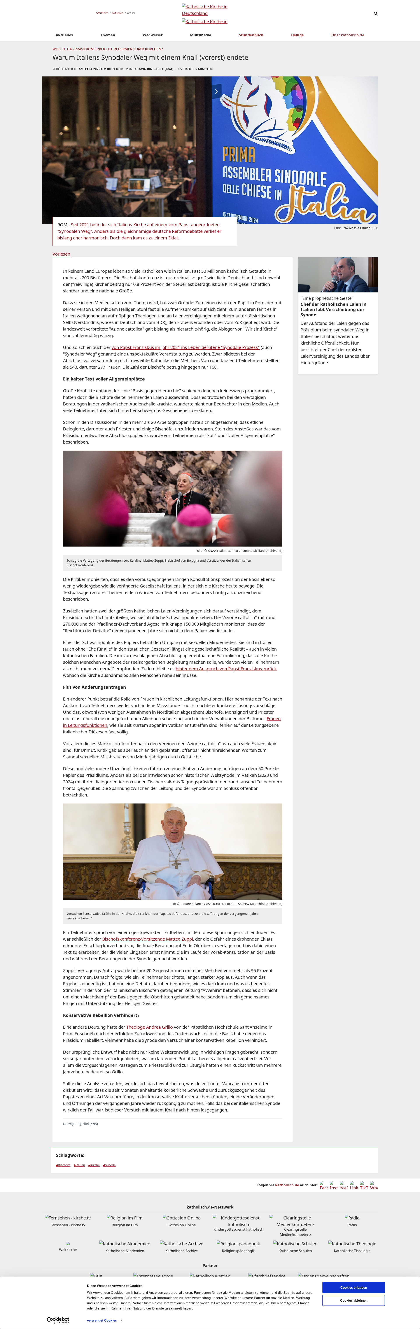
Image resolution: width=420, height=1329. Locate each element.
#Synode (109, 1165)
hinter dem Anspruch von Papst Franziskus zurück (226, 669)
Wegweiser (153, 35)
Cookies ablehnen (354, 1300)
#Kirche (94, 1165)
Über (347, 35)
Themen (108, 35)
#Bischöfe (63, 1165)
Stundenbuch (251, 35)
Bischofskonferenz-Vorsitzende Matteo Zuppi (147, 939)
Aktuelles (117, 13)
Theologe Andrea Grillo (149, 1027)
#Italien (79, 1165)
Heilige (297, 35)
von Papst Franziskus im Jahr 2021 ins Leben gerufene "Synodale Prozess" (186, 347)
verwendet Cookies (102, 1320)
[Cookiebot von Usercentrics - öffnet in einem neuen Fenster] (58, 1320)
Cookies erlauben (353, 1287)
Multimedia (200, 35)
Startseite (102, 13)
